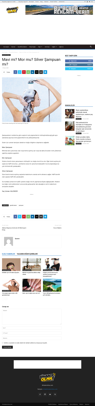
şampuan (21, 205)
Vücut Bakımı (57, 228)
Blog (41, 1)
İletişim (81, 404)
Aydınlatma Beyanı (63, 404)
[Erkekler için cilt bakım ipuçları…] (11, 264)
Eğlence (61, 47)
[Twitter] (92, 1)
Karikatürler (61, 1)
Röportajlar (32, 47)
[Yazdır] (41, 72)
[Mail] (90, 1)
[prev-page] (3, 299)
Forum (37, 1)
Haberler (46, 1)
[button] (91, 47)
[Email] (37, 72)
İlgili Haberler (8, 254)
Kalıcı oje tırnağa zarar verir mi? (31, 293)
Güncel (13, 47)
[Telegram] (45, 72)
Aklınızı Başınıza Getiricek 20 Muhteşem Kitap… (14, 229)
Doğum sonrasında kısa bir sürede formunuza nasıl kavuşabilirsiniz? (50, 274)
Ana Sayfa (31, 1)
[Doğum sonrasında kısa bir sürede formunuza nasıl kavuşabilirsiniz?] (52, 264)
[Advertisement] (47, 31)
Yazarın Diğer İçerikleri (27, 254)
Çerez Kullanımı (74, 404)
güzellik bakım (13, 205)
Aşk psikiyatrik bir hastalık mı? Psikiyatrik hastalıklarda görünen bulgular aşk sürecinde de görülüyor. (84, 127)
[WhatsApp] (28, 72)
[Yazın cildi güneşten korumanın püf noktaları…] (52, 285)
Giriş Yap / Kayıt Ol (23, 1)
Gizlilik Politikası (52, 404)
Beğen (90, 61)
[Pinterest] (24, 72)
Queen (17, 238)
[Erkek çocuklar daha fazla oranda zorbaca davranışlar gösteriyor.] (69, 140)
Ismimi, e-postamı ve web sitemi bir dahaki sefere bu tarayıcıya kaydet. (25, 343)
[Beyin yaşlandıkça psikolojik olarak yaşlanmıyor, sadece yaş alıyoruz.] (69, 113)
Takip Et (89, 64)
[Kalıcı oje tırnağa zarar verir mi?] (31, 285)
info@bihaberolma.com (50, 389)
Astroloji (47, 47)
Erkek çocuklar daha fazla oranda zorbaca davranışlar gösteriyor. (83, 139)
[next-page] (6, 299)
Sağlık (53, 47)
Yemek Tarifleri (53, 1)
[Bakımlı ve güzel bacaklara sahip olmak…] (31, 264)
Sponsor (87, 404)
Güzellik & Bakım (22, 47)
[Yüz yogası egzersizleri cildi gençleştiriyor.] (11, 285)
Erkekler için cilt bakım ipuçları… (11, 272)
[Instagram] (87, 1)
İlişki (39, 47)
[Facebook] (85, 1)
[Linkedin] (32, 72)
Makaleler (78, 118)
